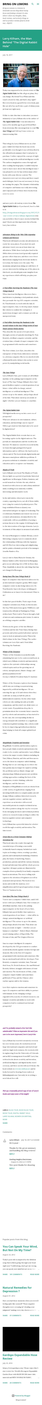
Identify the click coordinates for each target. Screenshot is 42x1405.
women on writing (23, 1116)
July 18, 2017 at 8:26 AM (30, 1140)
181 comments (16, 1274)
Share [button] (5, 1123)
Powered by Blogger (22, 1396)
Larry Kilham (14, 1140)
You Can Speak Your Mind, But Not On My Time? (20, 1248)
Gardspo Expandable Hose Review (20, 1356)
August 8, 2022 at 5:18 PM (21, 1162)
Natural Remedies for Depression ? (17, 1289)
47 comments (15, 1315)
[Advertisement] (21, 1217)
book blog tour (26, 1110)
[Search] (32, 4)
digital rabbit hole (21, 1113)
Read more (34, 1274)
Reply (12, 1154)
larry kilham (8, 1116)
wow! (5, 1119)
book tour (7, 1113)
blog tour (13, 1110)
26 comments (15, 1383)
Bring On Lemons (15, 4)
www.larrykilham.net (22, 1069)
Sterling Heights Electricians (20, 1159)
